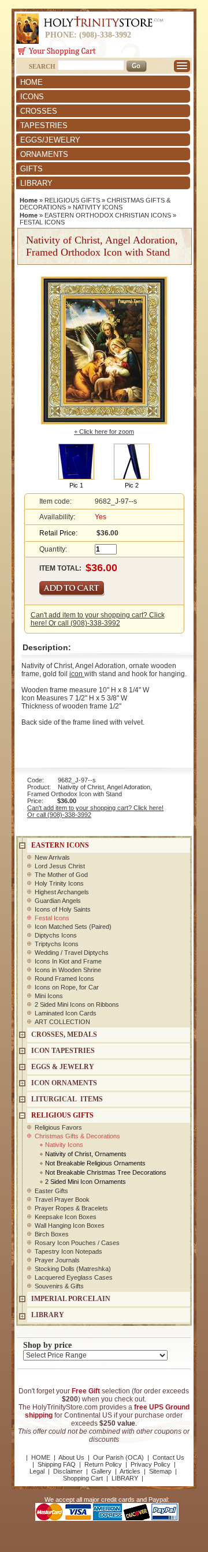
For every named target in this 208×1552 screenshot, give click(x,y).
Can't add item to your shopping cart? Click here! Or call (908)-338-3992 (98, 619)
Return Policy (103, 1464)
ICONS (32, 96)
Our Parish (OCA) (118, 1457)
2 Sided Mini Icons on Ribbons (77, 1004)
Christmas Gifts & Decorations (77, 1136)
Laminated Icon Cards (65, 1013)
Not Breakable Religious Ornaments (95, 1163)
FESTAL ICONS (42, 222)
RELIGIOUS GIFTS (72, 200)
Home (29, 200)
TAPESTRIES (44, 125)
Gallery (101, 1471)
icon (76, 674)
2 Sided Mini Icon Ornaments (85, 1181)
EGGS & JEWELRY (62, 1067)
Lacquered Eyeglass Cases (74, 1277)
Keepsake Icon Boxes (65, 1216)
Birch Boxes (52, 1234)
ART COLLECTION (62, 1021)
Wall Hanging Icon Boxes (70, 1225)
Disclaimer (68, 1471)
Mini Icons (49, 995)
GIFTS (31, 168)
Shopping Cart (83, 1478)
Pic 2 (132, 485)
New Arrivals (52, 857)
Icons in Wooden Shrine (68, 969)
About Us (71, 1457)
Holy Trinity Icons (59, 883)
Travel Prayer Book (62, 1199)
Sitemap (160, 1471)
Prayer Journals (57, 1260)
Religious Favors (58, 1127)
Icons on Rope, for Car (67, 987)
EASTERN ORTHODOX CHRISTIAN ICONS (107, 215)
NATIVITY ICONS (97, 207)
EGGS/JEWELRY (50, 140)
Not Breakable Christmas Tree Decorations (105, 1172)
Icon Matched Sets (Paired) (73, 926)
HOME (31, 82)
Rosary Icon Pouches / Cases (77, 1242)
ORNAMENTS (44, 154)
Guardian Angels (58, 900)
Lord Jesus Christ (60, 866)
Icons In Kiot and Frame (68, 961)
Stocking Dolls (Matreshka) (73, 1268)
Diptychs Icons (56, 935)
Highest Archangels (62, 892)
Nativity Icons (64, 1144)
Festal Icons (52, 917)
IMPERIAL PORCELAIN (70, 1299)
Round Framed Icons (64, 978)
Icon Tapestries (63, 1051)
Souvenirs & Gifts (59, 1286)
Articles (130, 1471)
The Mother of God (61, 874)
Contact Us (168, 1457)
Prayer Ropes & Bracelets (71, 1208)
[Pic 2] (131, 461)
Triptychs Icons (57, 943)
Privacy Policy (150, 1464)
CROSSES (38, 111)
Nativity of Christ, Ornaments (86, 1153)
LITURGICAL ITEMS (67, 1099)
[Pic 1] (76, 461)
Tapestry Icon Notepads (68, 1251)
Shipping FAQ (57, 1464)
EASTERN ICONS (60, 845)
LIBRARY (36, 183)
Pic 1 (76, 485)
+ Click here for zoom (104, 431)
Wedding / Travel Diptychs (72, 952)
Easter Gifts (51, 1190)
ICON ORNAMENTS (64, 1083)
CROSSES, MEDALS (64, 1034)
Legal (36, 1471)
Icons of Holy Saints (63, 909)
